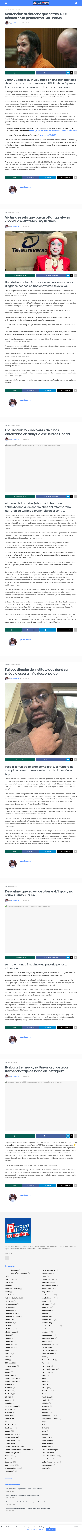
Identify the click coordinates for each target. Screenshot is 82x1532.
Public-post (46, 1397)
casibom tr (9, 1425)
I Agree (51, 1529)
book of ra (9, 1416)
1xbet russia (9, 1341)
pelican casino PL (48, 1360)
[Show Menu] (6, 3)
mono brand (46, 1307)
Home (7, 9)
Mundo (44, 1341)
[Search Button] (76, 3)
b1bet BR (8, 1397)
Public (44, 1394)
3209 (7, 1360)
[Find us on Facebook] (7, 1258)
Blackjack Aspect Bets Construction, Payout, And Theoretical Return (29, 1508)
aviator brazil (10, 1375)
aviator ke (9, 1388)
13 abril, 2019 (26, 23)
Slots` (44, 1431)
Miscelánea (46, 1304)
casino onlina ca (11, 1437)
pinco (44, 1375)
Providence (46, 1391)
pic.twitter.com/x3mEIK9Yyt (64, 131)
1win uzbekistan (11, 1304)
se (43, 1422)
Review (44, 1409)
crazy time (9, 1456)
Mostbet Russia (48, 1329)
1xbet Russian (10, 1344)
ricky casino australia (50, 1419)
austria (7, 1369)
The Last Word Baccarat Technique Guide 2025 (22, 1495)
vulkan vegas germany (50, 1462)
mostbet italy (47, 1323)
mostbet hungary (48, 1320)
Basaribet (8, 1403)
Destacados (9, 1465)
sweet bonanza (47, 1440)
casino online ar (11, 1440)
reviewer (45, 1413)
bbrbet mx (8, 1409)
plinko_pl (45, 1388)
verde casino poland (49, 1453)
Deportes (8, 1462)
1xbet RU (8, 1338)
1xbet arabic (9, 1310)
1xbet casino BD (11, 1313)
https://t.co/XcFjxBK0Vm (40, 131)
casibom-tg (9, 1428)
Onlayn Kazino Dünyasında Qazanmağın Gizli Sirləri (24, 1489)
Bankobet (8, 1400)
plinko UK (45, 1385)
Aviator (7, 1372)
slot (43, 1425)
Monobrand (46, 1310)
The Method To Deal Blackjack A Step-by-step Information (26, 1502)
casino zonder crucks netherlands (18, 1450)
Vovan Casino (47, 1459)
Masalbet (45, 1301)
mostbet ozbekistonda (50, 1326)
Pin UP (44, 1363)
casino (7, 1431)
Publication (46, 1400)
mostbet (45, 1313)
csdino (7, 1459)
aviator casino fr (11, 1382)
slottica (45, 1434)
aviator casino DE (11, 1378)
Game (44, 1276)
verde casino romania (50, 1456)
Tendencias (14, 886)
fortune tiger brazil (49, 1270)
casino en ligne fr (11, 1434)
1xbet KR (8, 1326)
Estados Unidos (15, 9)
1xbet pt (8, 1335)
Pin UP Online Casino (49, 1369)
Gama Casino (47, 1273)
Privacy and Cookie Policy (35, 1529)
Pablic (44, 1357)
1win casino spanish (12, 1289)
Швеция (45, 1468)
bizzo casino (9, 1413)
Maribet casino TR (49, 1298)
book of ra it (9, 1419)
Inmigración (46, 1283)
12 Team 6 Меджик (11, 1270)
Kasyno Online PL (48, 1289)
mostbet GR (46, 1317)
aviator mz (9, 1391)
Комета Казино (47, 1465)
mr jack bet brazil (48, 1338)
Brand (7, 1422)
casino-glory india (12, 1453)
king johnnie (46, 1292)
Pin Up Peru (46, 1372)
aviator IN (8, 1385)
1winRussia (9, 1307)
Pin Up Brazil (46, 1366)
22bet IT (8, 1357)
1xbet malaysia (10, 1329)
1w (6, 1276)
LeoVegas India (47, 1295)
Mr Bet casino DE (48, 1335)
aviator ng (9, 1394)
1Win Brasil (9, 1283)
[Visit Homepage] (41, 3)
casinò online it (11, 1443)
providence (15, 23)
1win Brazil (8, 1286)
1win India (8, 1295)
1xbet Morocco (10, 1332)
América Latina (15, 212)
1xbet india (9, 1320)
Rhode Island (47, 1416)
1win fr (7, 1292)
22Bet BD (8, 1354)
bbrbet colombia (11, 1406)
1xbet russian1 (10, 1348)
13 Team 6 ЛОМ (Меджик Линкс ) (16, 1273)
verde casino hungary (50, 1450)
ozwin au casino (48, 1354)
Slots (44, 1428)
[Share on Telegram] (68, 72)
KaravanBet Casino (49, 1286)
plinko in (45, 1382)
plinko (44, 1378)
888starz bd (9, 1363)
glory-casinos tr (48, 1279)
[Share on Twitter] (71, 72)
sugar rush (46, 1437)
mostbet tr (46, 1332)
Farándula (13, 1062)
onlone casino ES (48, 1351)
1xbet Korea (9, 1323)
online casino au (48, 1348)
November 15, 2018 (48, 135)
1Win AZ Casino (10, 1279)
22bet (7, 1351)
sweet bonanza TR (49, 1443)
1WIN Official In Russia (13, 1298)
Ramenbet (46, 1406)
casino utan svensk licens (14, 1447)
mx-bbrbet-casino (49, 1344)
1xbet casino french (12, 1317)
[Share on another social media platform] (75, 72)
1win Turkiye (9, 1301)
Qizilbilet (45, 1403)
